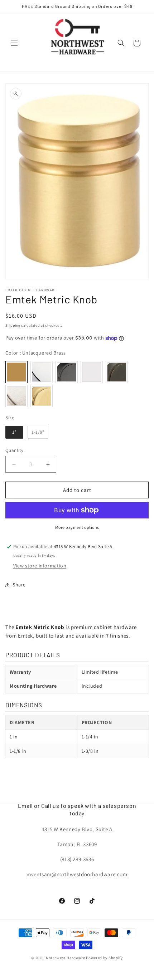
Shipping (12, 325)
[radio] (16, 372)
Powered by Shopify (104, 957)
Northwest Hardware (65, 957)
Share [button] (19, 584)
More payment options (77, 527)
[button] (14, 43)
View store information (39, 565)
